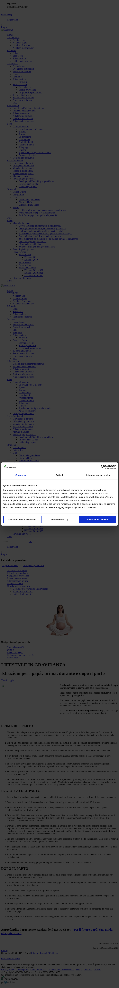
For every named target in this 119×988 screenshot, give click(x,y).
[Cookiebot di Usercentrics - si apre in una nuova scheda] (103, 467)
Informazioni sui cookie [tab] (98, 475)
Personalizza (57, 519)
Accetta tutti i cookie (97, 519)
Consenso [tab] (20, 475)
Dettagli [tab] (60, 475)
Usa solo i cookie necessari (22, 519)
